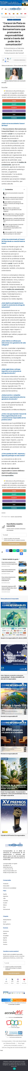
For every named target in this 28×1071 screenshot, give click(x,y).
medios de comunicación (15, 289)
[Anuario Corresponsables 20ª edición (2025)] (14, 619)
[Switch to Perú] (25, 13)
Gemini (14, 111)
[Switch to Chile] (10, 13)
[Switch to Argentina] (2, 13)
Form (1, 1050)
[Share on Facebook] (5, 58)
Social (21, 573)
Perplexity (14, 117)
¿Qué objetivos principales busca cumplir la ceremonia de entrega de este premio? (13, 203)
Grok (14, 114)
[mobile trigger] (3, 9)
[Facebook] (6, 981)
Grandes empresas (16, 19)
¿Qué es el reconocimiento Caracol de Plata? (13, 193)
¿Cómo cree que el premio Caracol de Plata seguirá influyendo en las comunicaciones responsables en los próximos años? (13, 227)
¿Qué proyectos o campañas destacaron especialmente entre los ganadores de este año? (14, 220)
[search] (21, 9)
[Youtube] (24, 981)
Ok (14, 1068)
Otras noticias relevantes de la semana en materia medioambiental (8, 578)
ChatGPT (14, 104)
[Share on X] (8, 58)
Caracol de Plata (18, 516)
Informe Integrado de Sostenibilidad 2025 (14, 1047)
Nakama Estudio (10, 1043)
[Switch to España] (6, 13)
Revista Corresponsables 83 (9, 716)
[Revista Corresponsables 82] (14, 736)
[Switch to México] (21, 13)
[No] (26, 1065)
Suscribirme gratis (14, 544)
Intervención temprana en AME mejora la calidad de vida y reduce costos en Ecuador (9, 588)
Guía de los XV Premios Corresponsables (13, 835)
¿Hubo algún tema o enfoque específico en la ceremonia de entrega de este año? (13, 214)
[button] (10, 58)
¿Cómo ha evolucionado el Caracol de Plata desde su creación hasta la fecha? (13, 198)
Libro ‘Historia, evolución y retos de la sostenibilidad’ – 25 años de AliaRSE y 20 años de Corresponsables (12, 677)
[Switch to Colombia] (14, 13)
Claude (14, 100)
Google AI (14, 107)
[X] (12, 981)
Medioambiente (22, 580)
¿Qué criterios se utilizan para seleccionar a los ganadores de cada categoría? (12, 209)
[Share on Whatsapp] (14, 550)
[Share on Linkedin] (17, 550)
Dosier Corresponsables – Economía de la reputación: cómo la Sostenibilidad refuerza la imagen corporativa (14, 793)
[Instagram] (17, 981)
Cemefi (12, 516)
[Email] (21, 550)
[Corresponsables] (14, 8)
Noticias (21, 564)
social (10, 134)
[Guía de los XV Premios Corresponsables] (14, 816)
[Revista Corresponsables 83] (14, 699)
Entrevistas (10, 19)
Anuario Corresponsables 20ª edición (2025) (14, 638)
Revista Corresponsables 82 (9, 754)
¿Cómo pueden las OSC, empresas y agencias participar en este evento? (12, 233)
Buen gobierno (22, 565)
